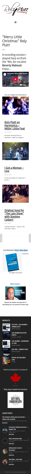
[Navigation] (15, 22)
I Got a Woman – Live (14, 169)
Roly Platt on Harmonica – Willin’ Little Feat (15, 125)
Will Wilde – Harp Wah (15, 459)
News (3, 49)
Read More (4, 422)
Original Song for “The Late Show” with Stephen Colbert (14, 215)
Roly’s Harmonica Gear (15, 438)
